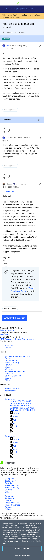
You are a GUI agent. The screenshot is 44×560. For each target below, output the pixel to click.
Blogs (7, 367)
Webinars (9, 369)
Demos (8, 358)
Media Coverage (12, 487)
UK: (20, 403)
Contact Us (10, 399)
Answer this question (14, 318)
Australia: (22, 410)
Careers (8, 489)
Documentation (12, 360)
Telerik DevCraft (7, 330)
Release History (12, 362)
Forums (8, 365)
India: (21, 405)
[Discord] (11, 432)
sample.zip (10, 191)
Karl (7, 46)
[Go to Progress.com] (8, 464)
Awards (8, 483)
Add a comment (10, 110)
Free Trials (9, 345)
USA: (20, 401)
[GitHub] (11, 429)
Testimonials (10, 390)
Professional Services (15, 371)
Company (9, 478)
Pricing (8, 347)
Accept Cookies (22, 549)
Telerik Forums (10, 9)
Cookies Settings (22, 555)
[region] (22, 540)
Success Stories (12, 388)
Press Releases (12, 485)
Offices (8, 492)
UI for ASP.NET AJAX (25, 9)
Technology (10, 481)
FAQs (7, 380)
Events (8, 378)
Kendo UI (4, 334)
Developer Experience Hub (17, 356)
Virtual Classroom (13, 376)
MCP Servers (6, 339)
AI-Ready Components (23, 339)
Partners (9, 373)
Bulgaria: (22, 408)
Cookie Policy (26, 537)
